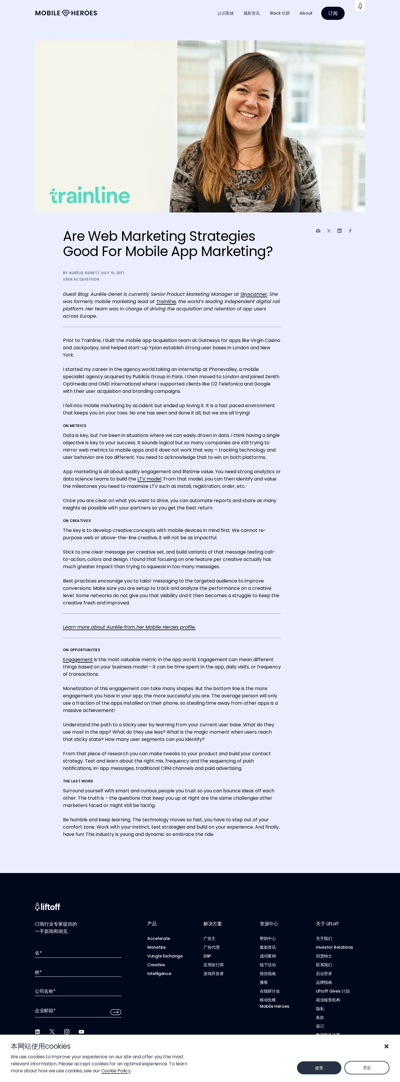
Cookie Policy (116, 1070)
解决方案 (213, 923)
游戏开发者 (214, 973)
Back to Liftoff (360, 6)
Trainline (166, 301)
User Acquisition (81, 279)
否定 (367, 1068)
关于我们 (324, 938)
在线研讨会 (270, 991)
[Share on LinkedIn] (339, 231)
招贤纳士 (324, 956)
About (306, 13)
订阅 (333, 13)
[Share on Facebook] (350, 231)
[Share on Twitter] (329, 231)
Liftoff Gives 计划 (333, 991)
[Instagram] (66, 1031)
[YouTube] (81, 1031)
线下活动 (268, 965)
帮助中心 (268, 938)
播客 (264, 982)
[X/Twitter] (52, 1031)
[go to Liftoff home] (66, 13)
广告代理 (212, 947)
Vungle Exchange (165, 956)
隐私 (320, 1009)
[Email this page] (318, 231)
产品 (151, 923)
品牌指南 (324, 982)
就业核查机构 (328, 1000)
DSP (207, 956)
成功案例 (268, 956)
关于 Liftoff (327, 923)
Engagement (78, 659)
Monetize (156, 947)
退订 (320, 1026)
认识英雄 (226, 13)
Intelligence (159, 973)
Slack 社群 (280, 13)
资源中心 (269, 923)
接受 (319, 1068)
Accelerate (158, 938)
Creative (156, 965)
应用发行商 (214, 965)
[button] (386, 1046)
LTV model (149, 479)
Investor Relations (334, 947)
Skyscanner (253, 294)
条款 (320, 1017)
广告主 (210, 938)
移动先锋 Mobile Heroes (274, 1003)
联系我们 (324, 965)
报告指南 (268, 973)
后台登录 (324, 973)
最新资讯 (252, 13)
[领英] (37, 1031)
